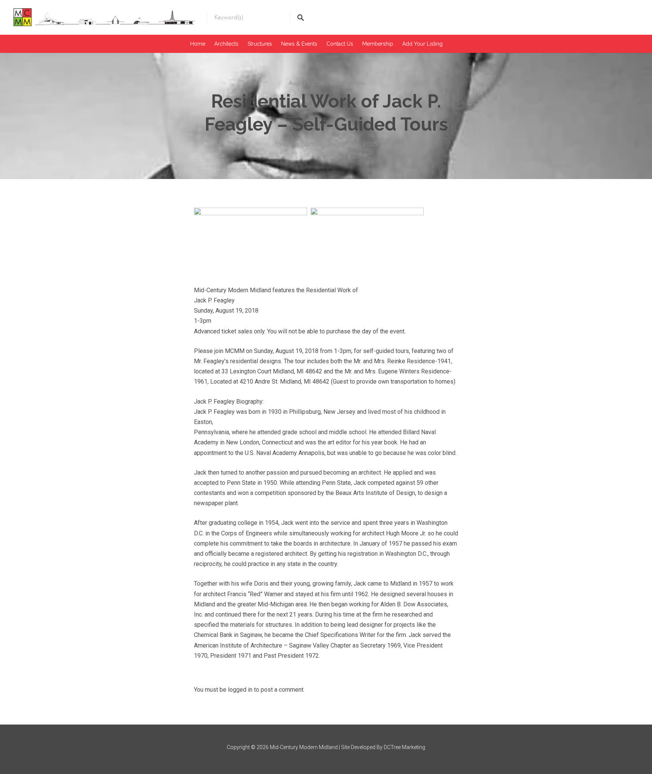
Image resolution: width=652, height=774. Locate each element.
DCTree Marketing (404, 747)
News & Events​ (299, 44)
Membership (377, 44)
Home (197, 44)
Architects (226, 44)
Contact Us (339, 44)
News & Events (347, 83)
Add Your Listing (422, 44)
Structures (260, 44)
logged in (240, 689)
